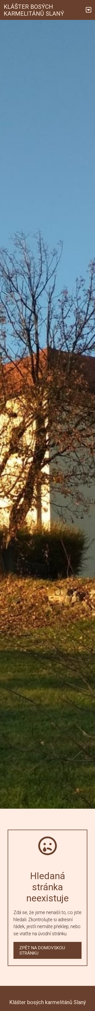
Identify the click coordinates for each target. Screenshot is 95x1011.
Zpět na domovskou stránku (42, 950)
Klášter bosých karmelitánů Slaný (34, 10)
